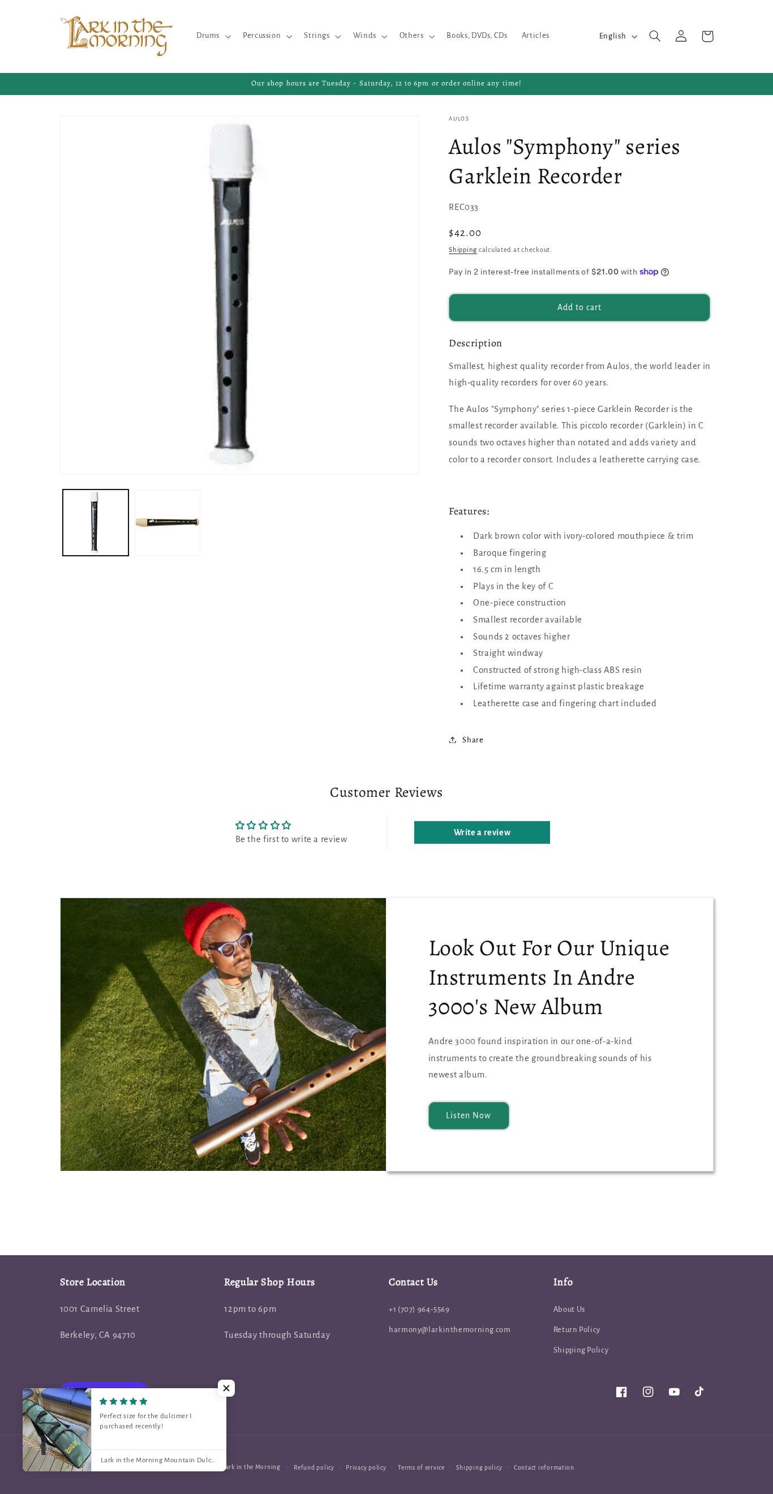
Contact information (544, 1468)
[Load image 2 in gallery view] (168, 523)
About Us (569, 1309)
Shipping (463, 249)
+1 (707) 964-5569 (419, 1309)
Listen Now (469, 1115)
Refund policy (314, 1468)
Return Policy (576, 1329)
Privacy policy (366, 1468)
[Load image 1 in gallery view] (96, 523)
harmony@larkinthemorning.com (450, 1329)
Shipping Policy (580, 1350)
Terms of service (421, 1468)
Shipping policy (479, 1468)
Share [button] (472, 739)
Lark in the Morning (251, 1467)
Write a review (482, 832)
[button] (212, 36)
